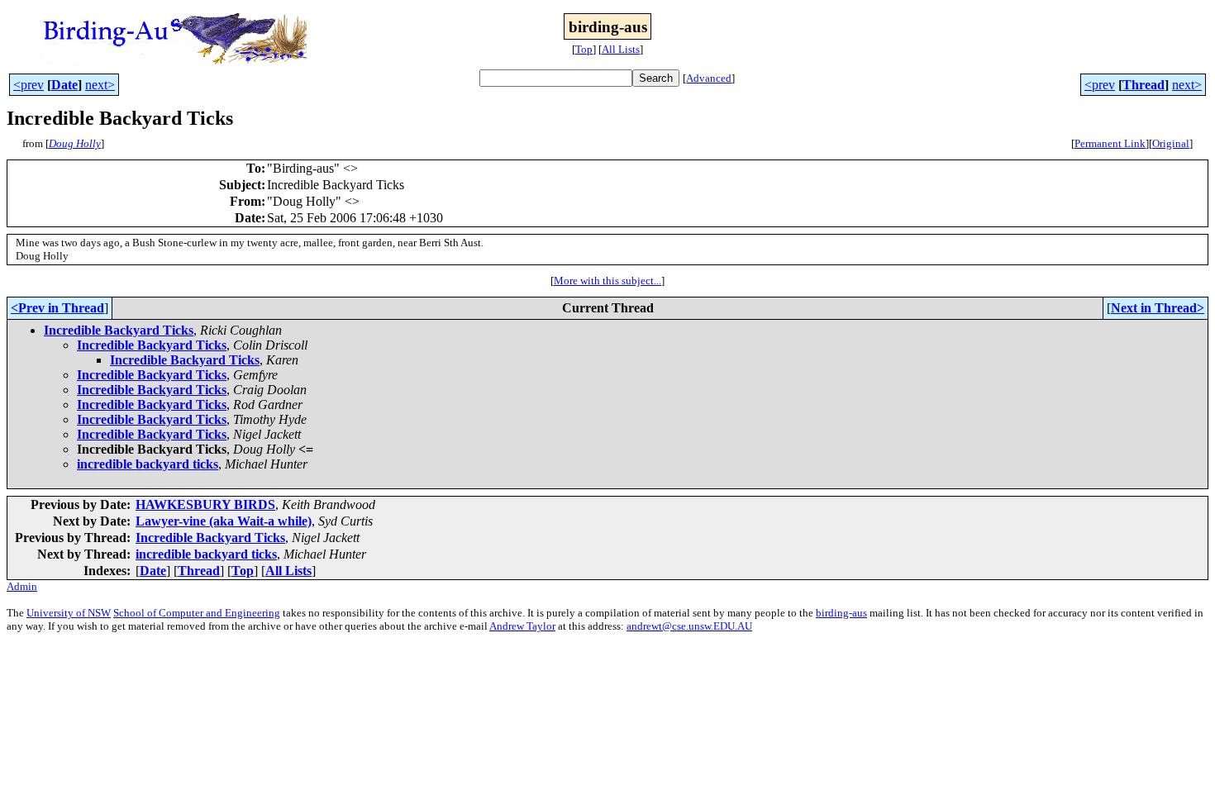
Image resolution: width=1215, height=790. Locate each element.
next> (100, 85)
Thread (1143, 85)
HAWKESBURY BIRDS (205, 504)
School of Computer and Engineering (196, 613)
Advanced (708, 78)
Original (1170, 143)
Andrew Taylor (522, 626)
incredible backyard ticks (147, 464)
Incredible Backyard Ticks (118, 330)
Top (584, 49)
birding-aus (841, 613)
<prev (28, 85)
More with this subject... (607, 280)
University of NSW (68, 613)
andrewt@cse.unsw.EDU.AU (689, 626)
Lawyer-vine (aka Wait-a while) (224, 521)
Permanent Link (1110, 143)
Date (64, 85)
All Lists (621, 49)
